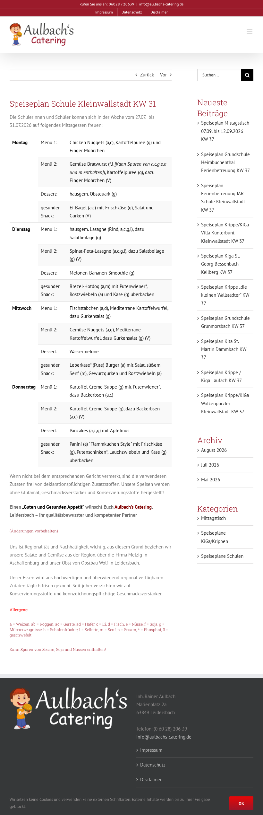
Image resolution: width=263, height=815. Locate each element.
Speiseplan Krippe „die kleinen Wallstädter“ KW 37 (225, 295)
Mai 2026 (210, 480)
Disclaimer (151, 779)
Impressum (151, 750)
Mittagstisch (213, 518)
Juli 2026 (210, 465)
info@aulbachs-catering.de (161, 4)
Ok (241, 803)
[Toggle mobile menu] (250, 31)
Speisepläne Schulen (222, 556)
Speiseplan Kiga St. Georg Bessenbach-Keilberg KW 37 (220, 264)
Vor (163, 75)
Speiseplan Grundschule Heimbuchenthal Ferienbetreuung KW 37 (225, 162)
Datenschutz (152, 765)
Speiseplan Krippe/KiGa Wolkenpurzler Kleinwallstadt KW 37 (225, 403)
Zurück (147, 75)
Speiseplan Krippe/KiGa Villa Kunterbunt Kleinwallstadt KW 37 (225, 233)
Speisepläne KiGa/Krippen (214, 537)
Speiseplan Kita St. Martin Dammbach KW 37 (223, 349)
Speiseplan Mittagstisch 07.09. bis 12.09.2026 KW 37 (225, 131)
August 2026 (214, 450)
